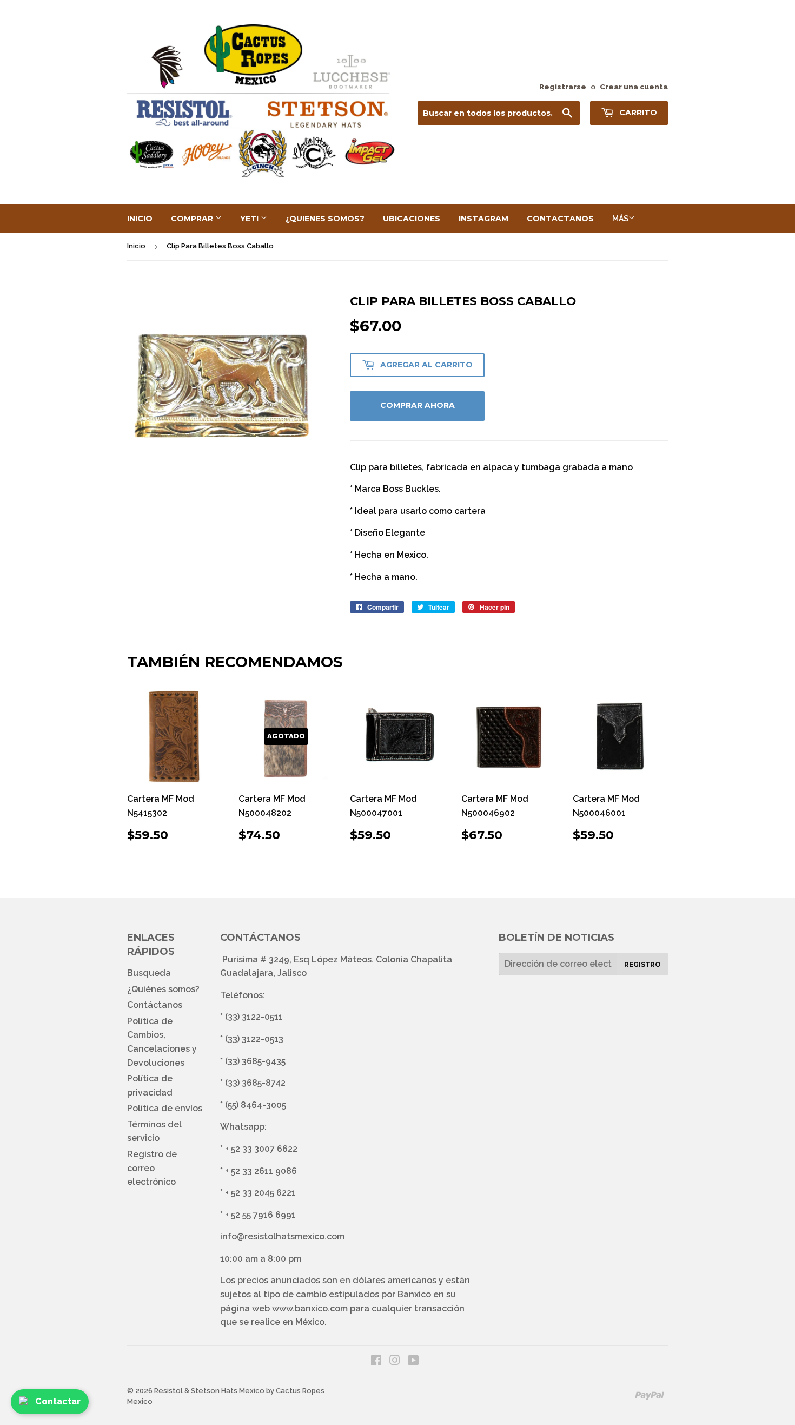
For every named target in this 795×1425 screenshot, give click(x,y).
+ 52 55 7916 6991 (260, 1215)
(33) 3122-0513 (254, 1039)
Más (620, 218)
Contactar (58, 1401)
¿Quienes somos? (325, 218)
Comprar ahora (417, 405)
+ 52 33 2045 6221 (260, 1193)
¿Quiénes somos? (163, 989)
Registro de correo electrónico (152, 1168)
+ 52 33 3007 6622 (261, 1149)
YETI (250, 218)
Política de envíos (164, 1108)
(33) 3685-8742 (255, 1083)
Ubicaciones (411, 218)
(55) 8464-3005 (255, 1105)
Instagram (483, 218)
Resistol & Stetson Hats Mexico (209, 1391)
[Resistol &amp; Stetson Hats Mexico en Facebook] (376, 1361)
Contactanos (560, 218)
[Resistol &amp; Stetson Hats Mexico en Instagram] (394, 1361)
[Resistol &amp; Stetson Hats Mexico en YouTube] (413, 1361)
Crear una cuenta (634, 86)
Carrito (637, 112)
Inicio (140, 218)
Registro (642, 964)
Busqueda (149, 973)
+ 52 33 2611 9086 (261, 1171)
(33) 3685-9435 (255, 1061)
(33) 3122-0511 (254, 1017)
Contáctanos (154, 1005)
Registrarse (562, 86)
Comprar (193, 218)
